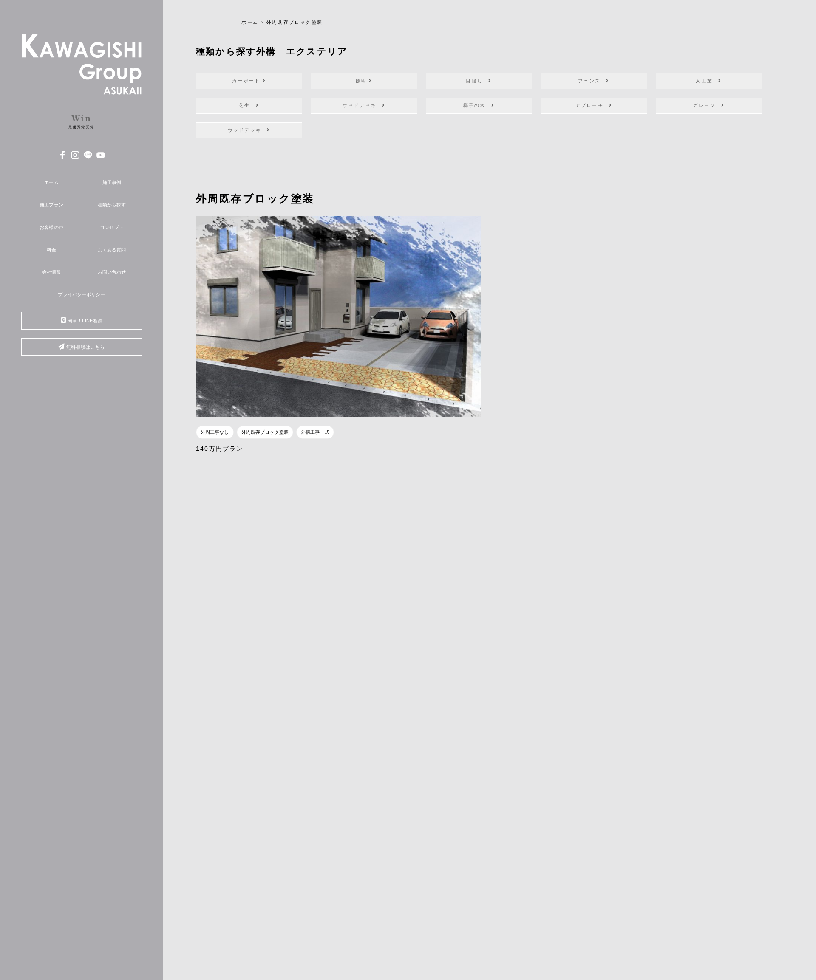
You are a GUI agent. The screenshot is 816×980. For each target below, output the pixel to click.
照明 (362, 80)
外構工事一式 (315, 432)
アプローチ (592, 105)
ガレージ (707, 105)
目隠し (477, 80)
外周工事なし (215, 432)
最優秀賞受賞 (81, 120)
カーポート (247, 80)
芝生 (247, 105)
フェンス (592, 80)
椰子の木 (477, 105)
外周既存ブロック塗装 (265, 432)
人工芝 (707, 80)
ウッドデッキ (362, 105)
